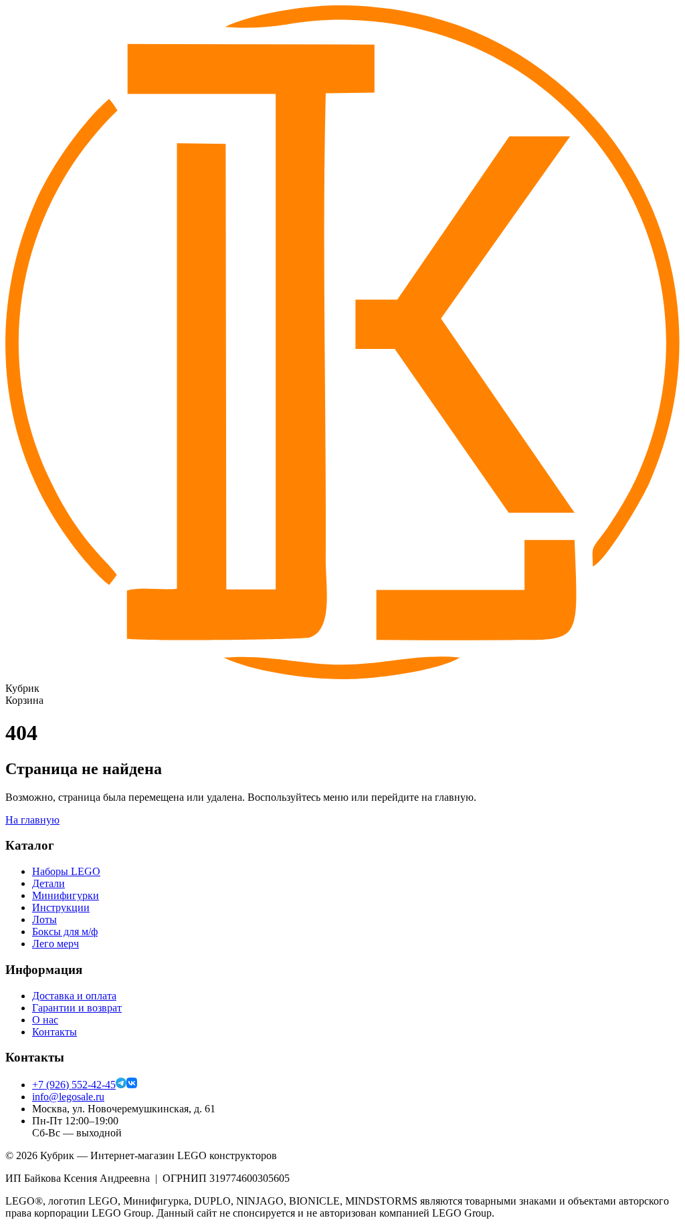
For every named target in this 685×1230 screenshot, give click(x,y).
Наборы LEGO (66, 871)
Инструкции (61, 907)
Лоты (44, 919)
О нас (45, 1019)
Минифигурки (65, 895)
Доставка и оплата (74, 995)
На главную (32, 820)
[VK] (131, 1084)
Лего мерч (55, 943)
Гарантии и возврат (77, 1007)
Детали (48, 883)
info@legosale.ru (68, 1096)
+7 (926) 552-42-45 (74, 1084)
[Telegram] (121, 1084)
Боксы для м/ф (65, 931)
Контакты (54, 1031)
